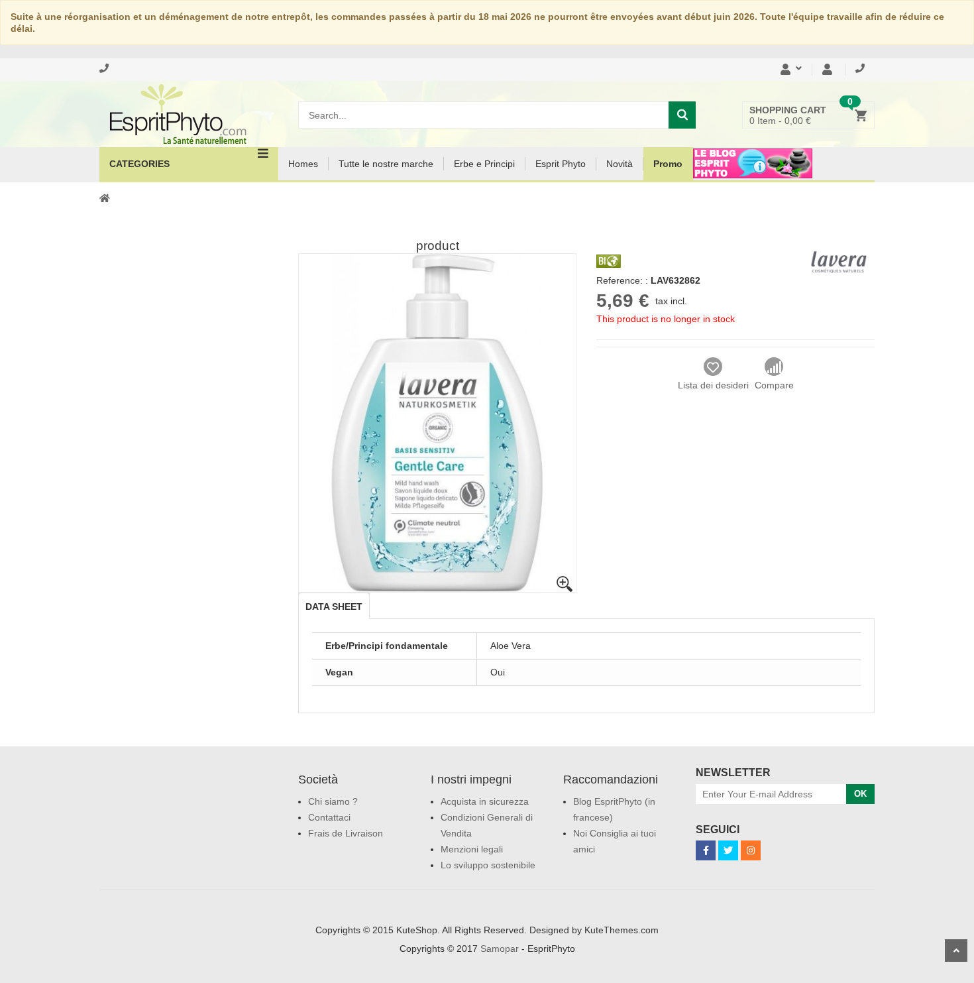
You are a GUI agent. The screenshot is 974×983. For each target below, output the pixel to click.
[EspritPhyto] (188, 114)
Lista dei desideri (713, 385)
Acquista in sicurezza (485, 801)
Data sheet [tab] (333, 606)
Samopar (499, 948)
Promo (667, 163)
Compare (774, 385)
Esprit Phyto (560, 163)
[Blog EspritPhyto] (752, 171)
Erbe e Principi (484, 163)
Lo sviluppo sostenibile (488, 865)
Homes (303, 163)
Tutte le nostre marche (386, 163)
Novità (619, 163)
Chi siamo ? (333, 801)
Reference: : (622, 280)
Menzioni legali (472, 849)
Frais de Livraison (345, 833)
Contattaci (329, 817)
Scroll (956, 950)
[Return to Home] (104, 197)
